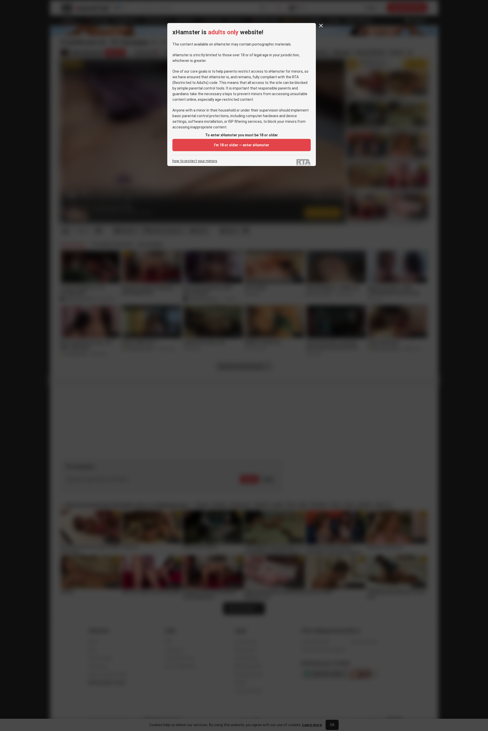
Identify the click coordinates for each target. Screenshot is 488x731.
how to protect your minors (194, 161)
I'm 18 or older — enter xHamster (241, 145)
